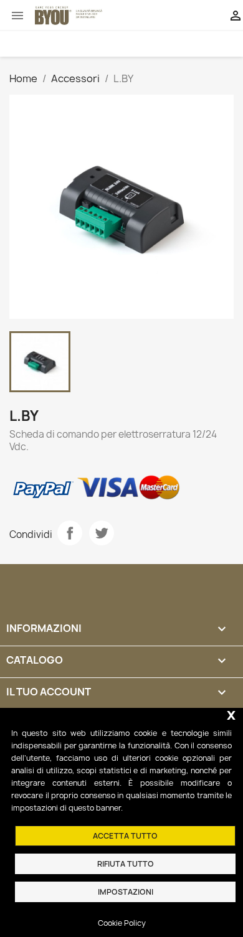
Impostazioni (125, 892)
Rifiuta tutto (125, 864)
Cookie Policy (122, 923)
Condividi (69, 532)
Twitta (101, 532)
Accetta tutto (125, 836)
